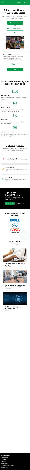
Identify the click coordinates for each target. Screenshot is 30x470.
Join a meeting (9, 203)
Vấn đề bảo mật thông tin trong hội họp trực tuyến (14, 307)
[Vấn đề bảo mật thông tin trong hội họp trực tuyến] (15, 298)
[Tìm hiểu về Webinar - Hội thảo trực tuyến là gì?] (15, 255)
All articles (15, 244)
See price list (20, 203)
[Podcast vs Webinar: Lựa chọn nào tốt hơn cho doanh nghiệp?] (15, 276)
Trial (15, 69)
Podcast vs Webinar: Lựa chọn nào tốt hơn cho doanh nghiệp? (15, 286)
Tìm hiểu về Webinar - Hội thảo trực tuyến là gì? (15, 264)
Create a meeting (15, 23)
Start (15, 32)
